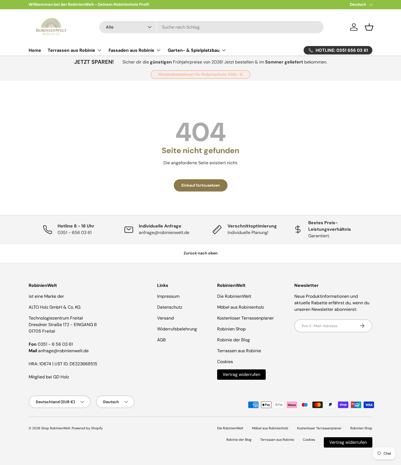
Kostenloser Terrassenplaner (245, 318)
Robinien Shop (231, 329)
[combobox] (211, 27)
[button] (369, 27)
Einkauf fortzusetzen (200, 185)
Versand (165, 318)
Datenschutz (169, 307)
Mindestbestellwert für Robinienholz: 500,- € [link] (200, 74)
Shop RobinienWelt (55, 428)
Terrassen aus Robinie (71, 50)
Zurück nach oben (201, 253)
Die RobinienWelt (234, 296)
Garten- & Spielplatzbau (194, 50)
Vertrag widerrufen (241, 374)
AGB (161, 340)
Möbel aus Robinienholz (240, 307)
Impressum (168, 296)
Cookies (225, 361)
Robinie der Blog (233, 340)
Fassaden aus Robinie (131, 50)
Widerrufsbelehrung (177, 329)
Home (35, 50)
